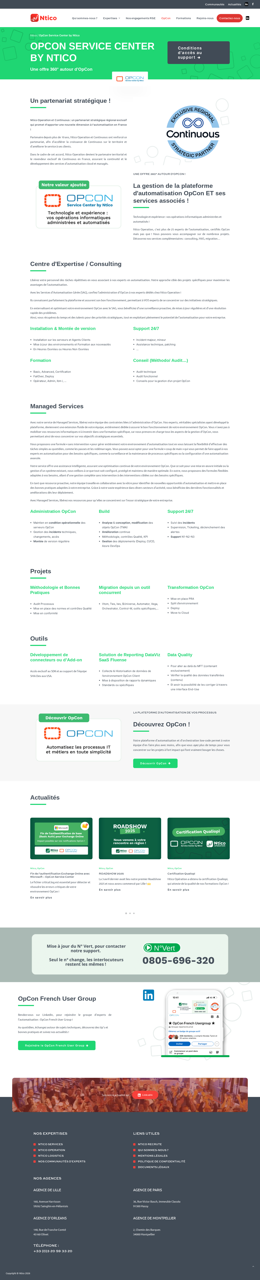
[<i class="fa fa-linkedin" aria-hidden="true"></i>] (247, 18)
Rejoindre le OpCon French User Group (54, 1045)
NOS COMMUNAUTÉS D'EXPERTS (61, 1161)
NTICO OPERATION (51, 1150)
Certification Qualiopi (112, 873)
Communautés (214, 4)
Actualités (234, 4)
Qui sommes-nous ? (84, 18)
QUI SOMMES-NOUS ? (153, 1150)
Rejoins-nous (205, 18)
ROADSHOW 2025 (42, 873)
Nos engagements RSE (141, 18)
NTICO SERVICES (50, 1144)
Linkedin (147, 1095)
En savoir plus (41, 889)
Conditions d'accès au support (190, 53)
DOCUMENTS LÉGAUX (153, 1167)
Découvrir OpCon (153, 763)
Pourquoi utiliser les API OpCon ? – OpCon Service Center (194, 875)
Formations (183, 18)
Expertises (110, 18)
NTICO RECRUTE (150, 1144)
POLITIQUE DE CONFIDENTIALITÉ (161, 1161)
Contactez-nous (229, 18)
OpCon (166, 18)
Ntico (33, 35)
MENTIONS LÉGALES (152, 1156)
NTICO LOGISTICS (51, 1156)
